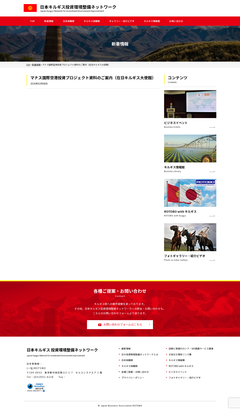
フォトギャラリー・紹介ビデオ (185, 377)
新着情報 (48, 21)
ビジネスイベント (178, 371)
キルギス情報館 (152, 21)
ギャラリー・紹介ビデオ (121, 21)
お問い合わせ (176, 21)
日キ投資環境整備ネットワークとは (139, 354)
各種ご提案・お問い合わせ (135, 371)
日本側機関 (68, 21)
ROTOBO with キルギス (181, 366)
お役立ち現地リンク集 (180, 354)
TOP (32, 21)
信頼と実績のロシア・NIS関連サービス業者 (191, 348)
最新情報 (126, 348)
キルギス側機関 (92, 21)
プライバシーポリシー (132, 377)
